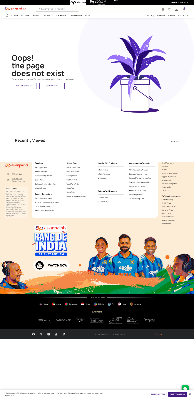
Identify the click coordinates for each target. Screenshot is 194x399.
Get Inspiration (72, 176)
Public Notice (166, 224)
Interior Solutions (41, 171)
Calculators (48, 15)
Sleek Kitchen (40, 180)
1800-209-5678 (17, 174)
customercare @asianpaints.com (18, 180)
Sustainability (61, 15)
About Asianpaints (168, 163)
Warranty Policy (167, 210)
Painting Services (41, 167)
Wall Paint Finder (72, 180)
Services (35, 15)
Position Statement (168, 217)
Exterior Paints (103, 198)
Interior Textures (104, 174)
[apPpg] (133, 320)
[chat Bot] (185, 389)
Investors (161, 15)
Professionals (76, 15)
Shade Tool (70, 188)
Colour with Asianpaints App (76, 196)
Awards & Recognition (169, 184)
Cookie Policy (166, 203)
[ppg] (115, 320)
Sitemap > (158, 334)
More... (88, 15)
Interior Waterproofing (137, 186)
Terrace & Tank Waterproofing (140, 178)
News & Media (167, 180)
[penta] (150, 320)
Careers (171, 15)
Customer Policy (167, 199)
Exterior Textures (104, 202)
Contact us (183, 15)
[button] (176, 9)
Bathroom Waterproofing (138, 174)
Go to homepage (24, 86)
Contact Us (166, 190)
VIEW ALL (175, 141)
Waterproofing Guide (136, 199)
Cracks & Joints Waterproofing (140, 182)
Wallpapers (102, 178)
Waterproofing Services (43, 176)
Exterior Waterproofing (137, 190)
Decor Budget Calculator (44, 206)
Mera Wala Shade (73, 171)
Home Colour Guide (73, 167)
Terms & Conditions (168, 220)
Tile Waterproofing (135, 194)
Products (25, 15)
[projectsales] (96, 320)
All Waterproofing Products (138, 170)
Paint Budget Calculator (43, 198)
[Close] (190, 394)
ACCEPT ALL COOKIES (177, 394)
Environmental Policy (169, 206)
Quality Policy (166, 213)
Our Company (148, 15)
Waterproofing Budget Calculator (47, 202)
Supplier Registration (169, 177)
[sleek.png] (44, 320)
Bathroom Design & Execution (45, 184)
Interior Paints (103, 170)
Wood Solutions (40, 188)
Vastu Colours (71, 192)
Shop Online (52, 86)
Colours (15, 15)
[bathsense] (63, 320)
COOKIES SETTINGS (158, 394)
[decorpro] (80, 320)
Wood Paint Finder (73, 184)
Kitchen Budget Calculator (44, 211)
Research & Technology (170, 173)
